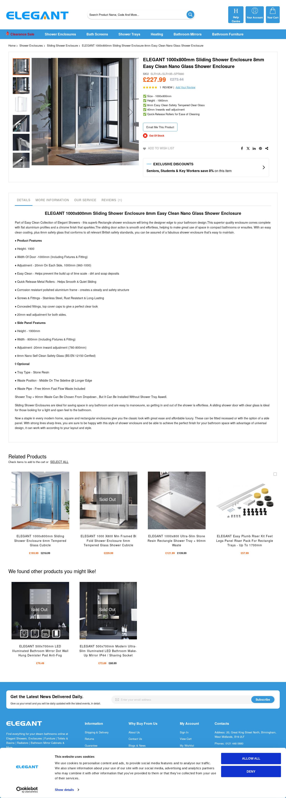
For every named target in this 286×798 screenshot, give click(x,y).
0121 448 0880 (234, 743)
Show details (64, 789)
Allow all (251, 758)
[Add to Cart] (34, 506)
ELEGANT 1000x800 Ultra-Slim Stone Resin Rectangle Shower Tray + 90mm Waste (177, 540)
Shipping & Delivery (97, 732)
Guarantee (91, 745)
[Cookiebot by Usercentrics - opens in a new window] (27, 790)
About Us (134, 732)
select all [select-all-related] (59, 462)
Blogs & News (137, 745)
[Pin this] (261, 148)
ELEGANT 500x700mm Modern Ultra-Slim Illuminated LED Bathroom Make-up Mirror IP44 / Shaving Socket (108, 650)
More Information (52, 200)
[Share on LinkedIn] (254, 148)
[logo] (24, 728)
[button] (40, 112)
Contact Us (135, 739)
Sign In (184, 732)
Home (11, 45)
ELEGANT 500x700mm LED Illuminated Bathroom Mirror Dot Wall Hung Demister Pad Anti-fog (40, 650)
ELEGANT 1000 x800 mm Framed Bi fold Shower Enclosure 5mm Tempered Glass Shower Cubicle (108, 540)
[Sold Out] (109, 474)
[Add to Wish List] (44, 506)
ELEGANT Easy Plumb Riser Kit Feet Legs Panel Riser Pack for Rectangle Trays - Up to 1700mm (244, 540)
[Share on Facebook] (242, 148)
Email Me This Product (160, 127)
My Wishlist (187, 745)
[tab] (23, 201)
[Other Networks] (267, 148)
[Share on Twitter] (248, 148)
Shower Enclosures (31, 45)
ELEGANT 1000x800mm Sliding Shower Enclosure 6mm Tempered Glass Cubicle (40, 540)
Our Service (85, 200)
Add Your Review (185, 87)
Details (23, 200)
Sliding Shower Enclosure (62, 45)
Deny (251, 771)
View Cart (186, 739)
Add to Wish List (161, 148)
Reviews (111, 200)
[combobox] (141, 14)
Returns (89, 739)
